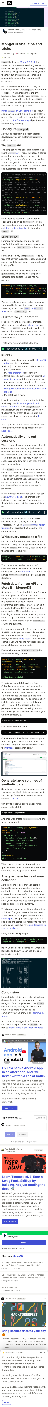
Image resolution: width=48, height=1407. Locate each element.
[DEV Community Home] (9, 3)
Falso (15, 798)
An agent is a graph (10, 1288)
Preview (22, 1134)
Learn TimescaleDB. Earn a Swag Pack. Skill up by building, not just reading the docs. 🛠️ (23, 1183)
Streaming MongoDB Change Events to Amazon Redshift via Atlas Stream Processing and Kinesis (23, 1278)
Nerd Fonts (6, 431)
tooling (6, 57)
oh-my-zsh (33, 325)
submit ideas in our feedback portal (26, 1027)
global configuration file (14, 228)
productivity (8, 53)
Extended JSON (28, 571)
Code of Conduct (17, 1142)
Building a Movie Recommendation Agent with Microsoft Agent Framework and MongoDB (22, 1265)
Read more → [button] (10, 1108)
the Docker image (22, 120)
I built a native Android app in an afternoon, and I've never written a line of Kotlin (23, 1072)
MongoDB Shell (27, 62)
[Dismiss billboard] (44, 1352)
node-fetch (24, 638)
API (14, 153)
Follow (24, 1242)
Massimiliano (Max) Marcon (20, 30)
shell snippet (7, 918)
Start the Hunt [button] (10, 1221)
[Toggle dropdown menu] (44, 1035)
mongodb (32, 53)
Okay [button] (6, 1402)
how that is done (13, 497)
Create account (38, 3)
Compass (9, 748)
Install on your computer (17, 111)
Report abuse (32, 1142)
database (20, 53)
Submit (10, 1134)
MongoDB (40, 30)
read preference (16, 373)
